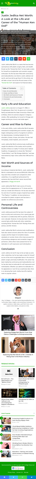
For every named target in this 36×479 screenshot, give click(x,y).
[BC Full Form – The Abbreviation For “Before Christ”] (9, 372)
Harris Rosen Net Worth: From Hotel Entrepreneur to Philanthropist (26, 381)
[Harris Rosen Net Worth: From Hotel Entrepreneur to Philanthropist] (27, 372)
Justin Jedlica (5, 108)
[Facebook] (3, 280)
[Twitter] (6, 280)
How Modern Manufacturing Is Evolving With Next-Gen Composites (22, 436)
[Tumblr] (13, 280)
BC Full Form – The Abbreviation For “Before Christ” (7, 380)
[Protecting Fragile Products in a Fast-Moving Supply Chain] (6, 421)
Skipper (5, 30)
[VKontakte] (22, 280)
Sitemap (26, 472)
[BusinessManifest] (11, 3)
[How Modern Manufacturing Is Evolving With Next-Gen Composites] (6, 437)
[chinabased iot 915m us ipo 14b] (27, 393)
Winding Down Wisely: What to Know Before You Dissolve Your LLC (22, 445)
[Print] (29, 280)
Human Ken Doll (7, 83)
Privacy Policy (11, 472)
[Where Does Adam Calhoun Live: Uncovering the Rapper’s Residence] (9, 393)
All (7, 8)
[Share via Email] (26, 280)
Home (4, 8)
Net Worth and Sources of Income (13, 95)
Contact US (19, 472)
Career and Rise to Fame (11, 93)
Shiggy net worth (14, 181)
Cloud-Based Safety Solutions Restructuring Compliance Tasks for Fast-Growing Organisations (23, 428)
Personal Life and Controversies (13, 97)
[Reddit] (19, 280)
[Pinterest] (16, 280)
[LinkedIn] (9, 280)
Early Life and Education (10, 91)
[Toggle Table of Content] (21, 88)
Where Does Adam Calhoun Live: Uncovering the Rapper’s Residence (7, 402)
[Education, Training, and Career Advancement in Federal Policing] (6, 454)
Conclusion (7, 99)
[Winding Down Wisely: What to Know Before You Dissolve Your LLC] (6, 445)
